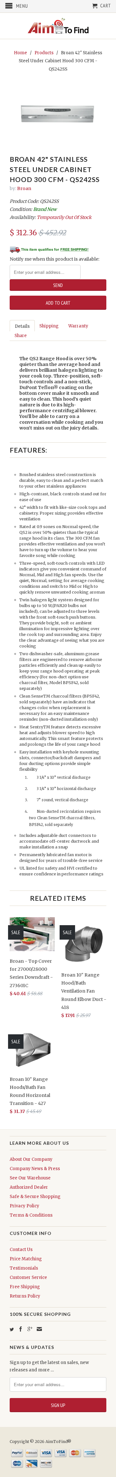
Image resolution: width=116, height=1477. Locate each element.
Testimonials (24, 1268)
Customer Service (28, 1277)
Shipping (49, 326)
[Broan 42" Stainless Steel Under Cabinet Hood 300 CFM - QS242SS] (58, 113)
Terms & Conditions (31, 1215)
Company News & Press (35, 1168)
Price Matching (26, 1259)
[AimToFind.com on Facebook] (20, 1329)
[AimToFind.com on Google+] (30, 1329)
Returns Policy (25, 1296)
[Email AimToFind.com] (39, 1329)
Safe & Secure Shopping (35, 1196)
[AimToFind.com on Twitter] (12, 1329)
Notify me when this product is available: (54, 259)
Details (22, 326)
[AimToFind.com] (58, 26)
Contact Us (21, 1249)
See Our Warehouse (30, 1178)
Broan (24, 188)
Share (21, 335)
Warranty (78, 326)
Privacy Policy (24, 1206)
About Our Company (31, 1159)
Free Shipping (25, 1287)
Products (43, 53)
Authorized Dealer (29, 1187)
